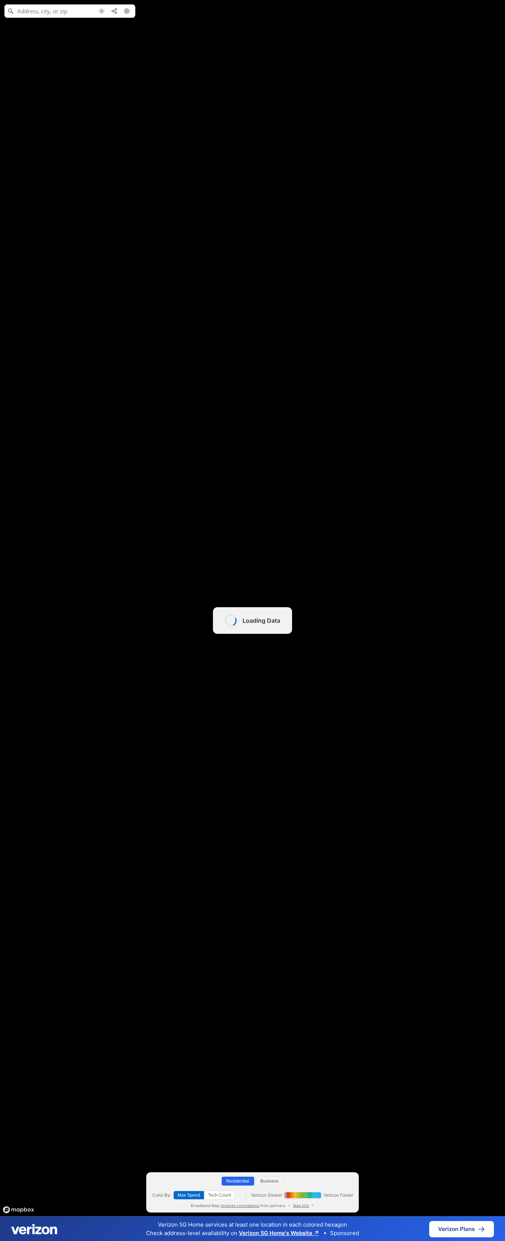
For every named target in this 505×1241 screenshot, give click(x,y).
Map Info (301, 1205)
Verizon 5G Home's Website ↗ (279, 1233)
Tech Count (219, 1195)
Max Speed (188, 1195)
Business (269, 1181)
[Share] (114, 11)
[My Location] (101, 11)
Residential (237, 1181)
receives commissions (239, 1205)
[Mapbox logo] (18, 1210)
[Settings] (126, 11)
